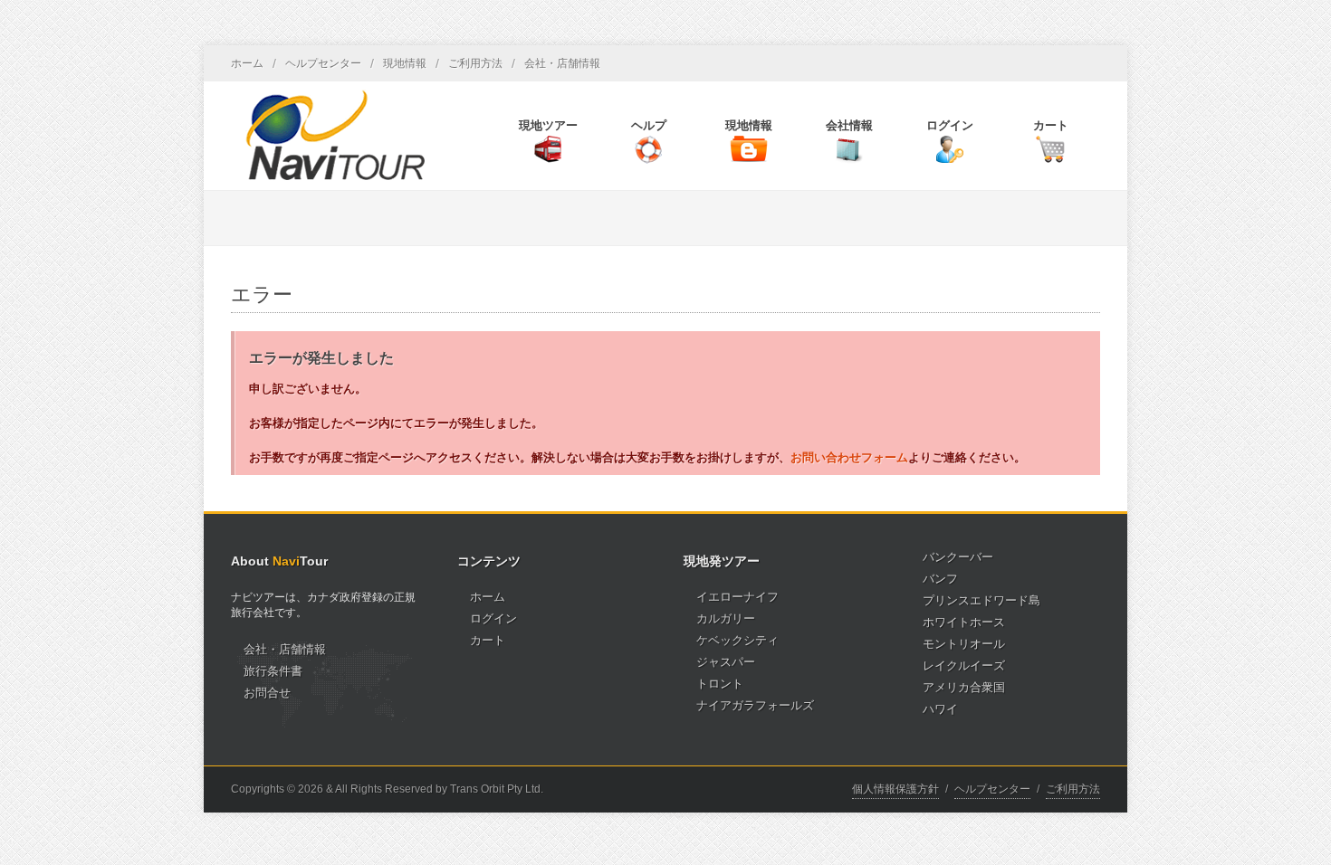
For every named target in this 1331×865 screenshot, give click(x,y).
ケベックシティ (737, 640)
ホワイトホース (964, 622)
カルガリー (725, 618)
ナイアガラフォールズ (755, 705)
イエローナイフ (737, 597)
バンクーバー (958, 557)
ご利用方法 (475, 63)
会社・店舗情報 (562, 63)
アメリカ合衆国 (964, 687)
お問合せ (267, 692)
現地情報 (404, 63)
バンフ (940, 578)
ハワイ (940, 709)
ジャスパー (725, 662)
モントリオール (964, 644)
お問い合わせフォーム (849, 457)
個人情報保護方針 (895, 789)
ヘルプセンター (323, 63)
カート (487, 640)
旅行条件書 (273, 671)
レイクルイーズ (964, 665)
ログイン (493, 618)
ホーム (247, 63)
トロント (719, 683)
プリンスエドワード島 (981, 600)
